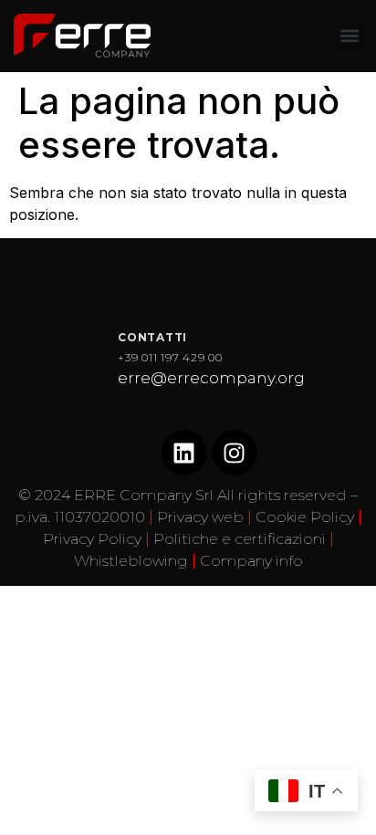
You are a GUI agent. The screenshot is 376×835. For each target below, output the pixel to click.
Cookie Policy (305, 517)
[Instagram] (234, 452)
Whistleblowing (131, 560)
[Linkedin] (184, 452)
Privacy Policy (92, 539)
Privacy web (200, 517)
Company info (251, 560)
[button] (350, 36)
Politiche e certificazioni (239, 539)
